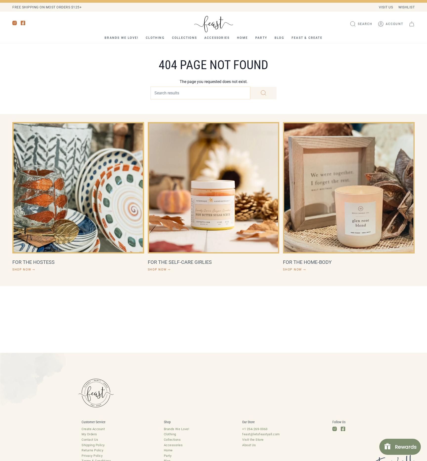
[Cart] (411, 24)
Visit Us (386, 7)
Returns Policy (92, 450)
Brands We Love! (176, 429)
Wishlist (406, 7)
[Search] (263, 93)
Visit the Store (253, 439)
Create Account (93, 429)
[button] (361, 24)
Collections (172, 439)
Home (168, 450)
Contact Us (90, 439)
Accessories (173, 445)
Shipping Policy (93, 445)
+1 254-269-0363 (255, 429)
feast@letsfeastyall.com (261, 434)
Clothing (170, 434)
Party (168, 456)
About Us (249, 445)
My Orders (89, 434)
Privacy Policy (92, 456)
